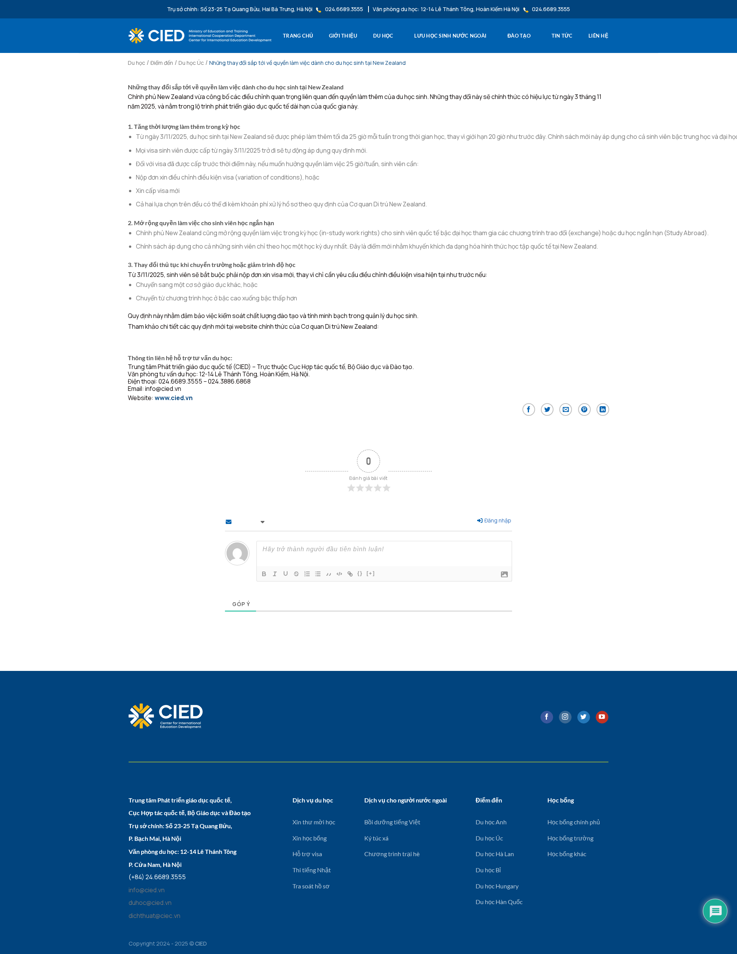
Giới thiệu (343, 36)
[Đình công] (296, 573)
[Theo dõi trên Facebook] (546, 717)
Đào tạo (518, 36)
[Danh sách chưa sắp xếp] (317, 573)
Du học (383, 36)
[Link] (350, 573)
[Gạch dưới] (285, 573)
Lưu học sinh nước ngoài (450, 36)
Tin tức (562, 36)
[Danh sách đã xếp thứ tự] (307, 573)
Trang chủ (298, 36)
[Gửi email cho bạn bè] (565, 409)
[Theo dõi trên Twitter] (583, 717)
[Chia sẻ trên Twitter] (547, 409)
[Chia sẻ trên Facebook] (528, 409)
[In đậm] (264, 573)
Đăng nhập (497, 520)
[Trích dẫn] (328, 573)
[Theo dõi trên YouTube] (602, 717)
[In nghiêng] (274, 573)
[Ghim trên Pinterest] (584, 409)
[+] (371, 573)
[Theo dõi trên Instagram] (565, 717)
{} (360, 573)
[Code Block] (339, 573)
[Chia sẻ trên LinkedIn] (603, 409)
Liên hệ (598, 36)
